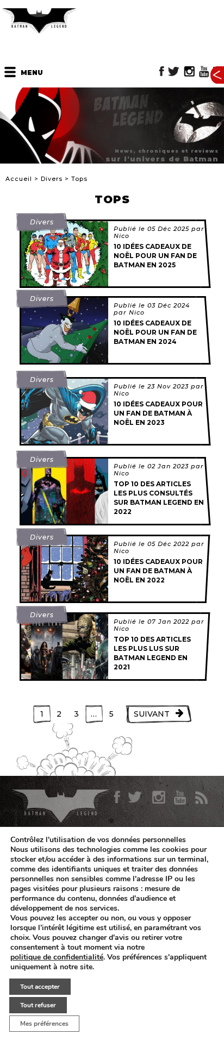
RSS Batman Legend (201, 798)
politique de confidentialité (56, 957)
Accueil (18, 179)
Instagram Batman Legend (189, 71)
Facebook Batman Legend (161, 71)
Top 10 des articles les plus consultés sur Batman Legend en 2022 (159, 497)
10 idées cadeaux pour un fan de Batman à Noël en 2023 (158, 413)
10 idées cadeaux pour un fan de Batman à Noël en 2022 (158, 570)
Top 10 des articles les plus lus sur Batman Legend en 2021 (152, 652)
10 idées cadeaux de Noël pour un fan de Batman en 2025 (155, 255)
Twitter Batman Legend (174, 71)
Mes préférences (44, 1023)
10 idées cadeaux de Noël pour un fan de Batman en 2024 (155, 332)
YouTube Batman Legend (204, 71)
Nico (121, 236)
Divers (52, 179)
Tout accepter (40, 986)
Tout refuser (38, 1005)
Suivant (152, 714)
